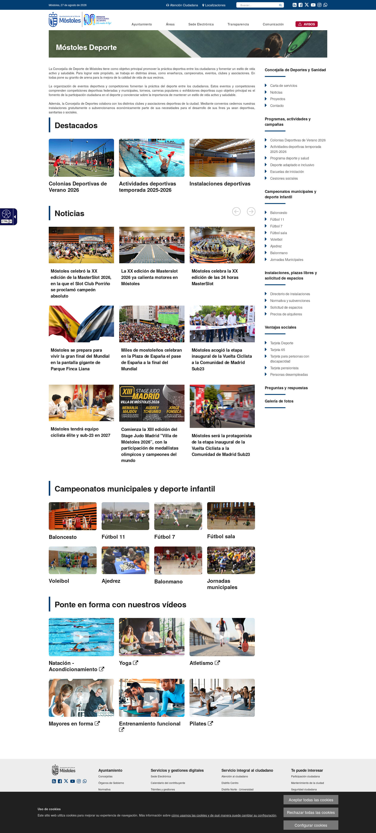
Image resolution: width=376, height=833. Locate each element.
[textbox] (256, 5)
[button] (280, 5)
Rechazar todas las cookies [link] (311, 812)
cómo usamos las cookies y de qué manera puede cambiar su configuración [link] (223, 815)
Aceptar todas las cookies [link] (311, 799)
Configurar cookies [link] (311, 825)
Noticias (69, 213)
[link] (5, 214)
